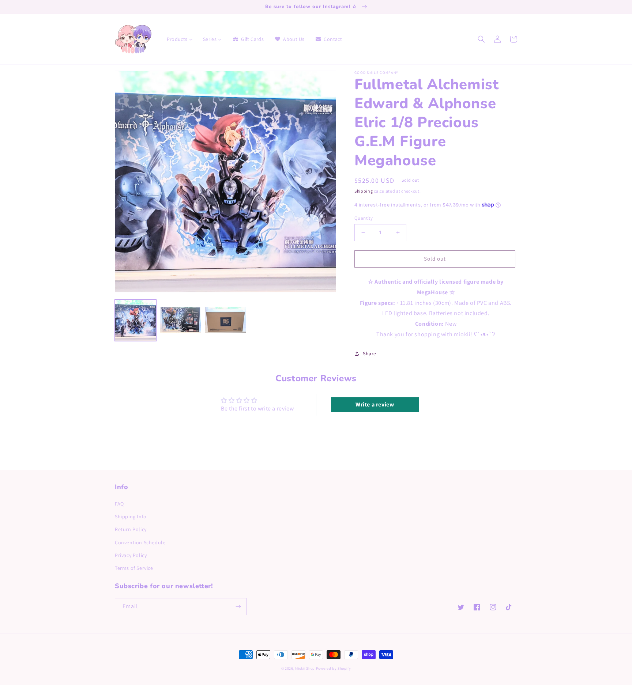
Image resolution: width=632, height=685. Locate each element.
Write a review (375, 404)
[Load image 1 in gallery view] (135, 320)
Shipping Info (131, 516)
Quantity (363, 218)
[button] (481, 39)
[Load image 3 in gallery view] (225, 320)
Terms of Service (134, 568)
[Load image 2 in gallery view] (180, 320)
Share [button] (369, 353)
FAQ (119, 503)
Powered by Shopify (333, 668)
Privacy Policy (131, 555)
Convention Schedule (140, 542)
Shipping (363, 191)
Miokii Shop (305, 668)
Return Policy (131, 529)
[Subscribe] (238, 606)
